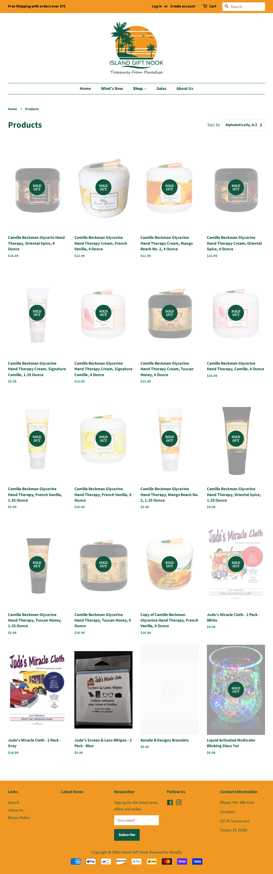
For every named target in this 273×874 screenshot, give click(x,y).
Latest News (72, 792)
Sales (161, 88)
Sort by (213, 124)
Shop (138, 88)
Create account (182, 6)
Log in (157, 6)
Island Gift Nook (134, 852)
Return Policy (19, 817)
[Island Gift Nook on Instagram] (179, 803)
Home (85, 88)
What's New (112, 88)
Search (13, 802)
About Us (184, 88)
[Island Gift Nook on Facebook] (170, 803)
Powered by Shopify (166, 852)
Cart (212, 6)
